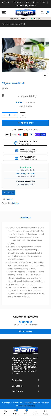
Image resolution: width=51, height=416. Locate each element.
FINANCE (32, 5)
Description (25, 218)
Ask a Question (8, 192)
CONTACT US (40, 3)
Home (4, 24)
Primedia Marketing (27, 406)
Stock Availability (27, 96)
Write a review (25, 331)
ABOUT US (20, 5)
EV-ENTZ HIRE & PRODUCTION (17, 3)
